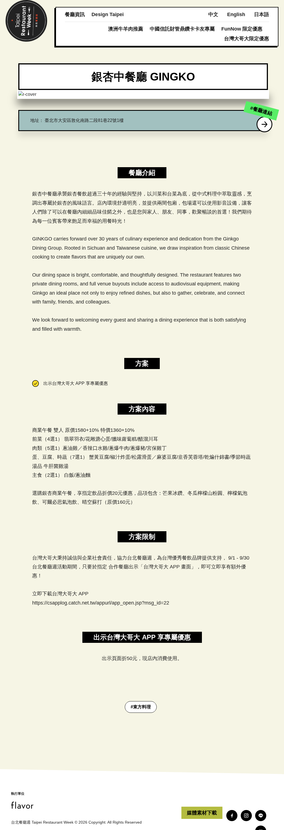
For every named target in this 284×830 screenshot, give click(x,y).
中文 (213, 14)
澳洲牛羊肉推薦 (125, 29)
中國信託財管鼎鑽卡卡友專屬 (182, 29)
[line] (260, 815)
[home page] (96, 805)
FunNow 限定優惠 (241, 29)
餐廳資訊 (75, 14)
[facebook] (231, 815)
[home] (26, 21)
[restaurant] (265, 124)
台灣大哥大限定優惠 (246, 38)
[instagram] (246, 815)
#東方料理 (141, 706)
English (236, 14)
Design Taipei (108, 14)
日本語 (261, 14)
